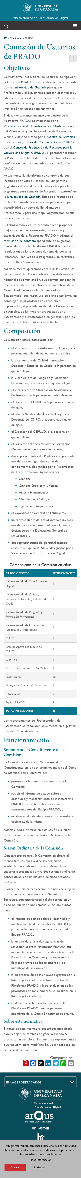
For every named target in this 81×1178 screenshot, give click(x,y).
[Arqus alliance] (39, 1117)
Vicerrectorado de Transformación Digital (40, 18)
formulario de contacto (20, 241)
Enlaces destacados (24, 1082)
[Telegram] (56, 1063)
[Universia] (40, 1128)
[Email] (71, 1063)
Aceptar (15, 1167)
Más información (41, 1160)
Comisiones (16, 38)
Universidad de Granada (29, 87)
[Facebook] (33, 1063)
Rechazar (39, 1167)
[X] (41, 1063)
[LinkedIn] (48, 1063)
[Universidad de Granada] (40, 8)
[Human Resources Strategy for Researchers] (40, 1138)
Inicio (6, 38)
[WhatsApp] (63, 1063)
